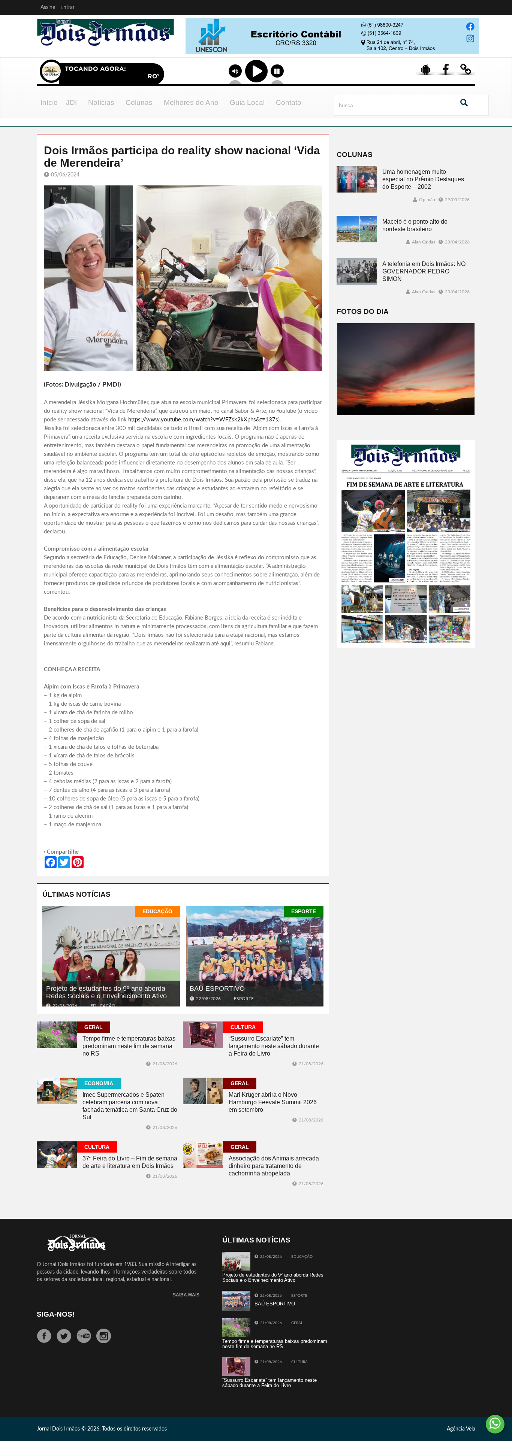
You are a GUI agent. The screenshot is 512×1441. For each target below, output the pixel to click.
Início (49, 102)
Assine (47, 7)
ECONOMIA (98, 1083)
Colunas (139, 102)
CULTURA (243, 1027)
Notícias (101, 102)
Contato (288, 102)
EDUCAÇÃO (157, 911)
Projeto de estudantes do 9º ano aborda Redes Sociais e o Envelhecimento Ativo (106, 992)
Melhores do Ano (191, 102)
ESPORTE (303, 911)
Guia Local (247, 102)
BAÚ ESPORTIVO (217, 988)
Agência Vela (461, 1429)
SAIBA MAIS (186, 1295)
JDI (71, 102)
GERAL (93, 1027)
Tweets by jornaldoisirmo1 (385, 1240)
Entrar (67, 7)
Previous (189, 44)
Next (471, 44)
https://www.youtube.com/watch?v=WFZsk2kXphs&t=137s (203, 420)
